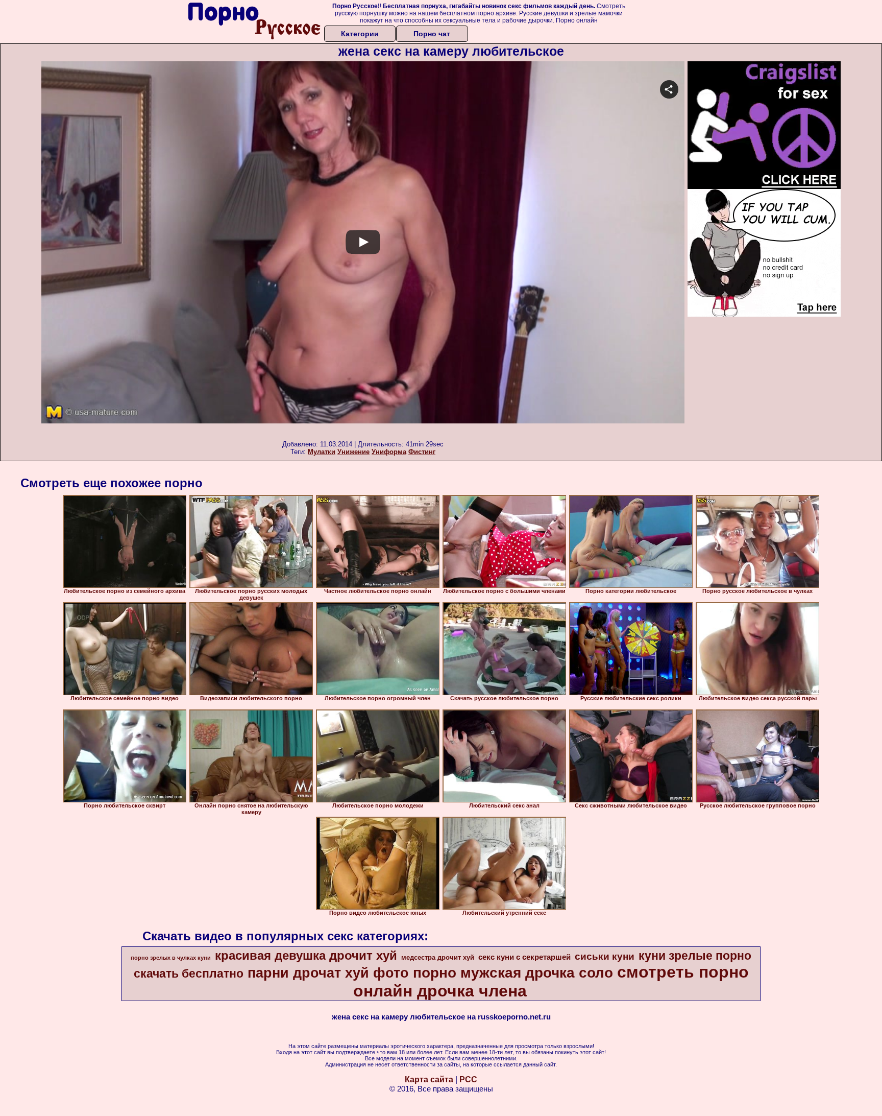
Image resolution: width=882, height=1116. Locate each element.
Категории (360, 34)
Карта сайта (429, 1079)
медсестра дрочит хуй (437, 957)
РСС (468, 1079)
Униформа (389, 452)
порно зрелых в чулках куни (171, 958)
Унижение (353, 452)
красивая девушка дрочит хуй (306, 955)
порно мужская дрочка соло (513, 973)
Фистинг (421, 452)
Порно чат (431, 34)
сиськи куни (604, 956)
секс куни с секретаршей (524, 957)
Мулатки (321, 452)
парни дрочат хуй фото (328, 973)
